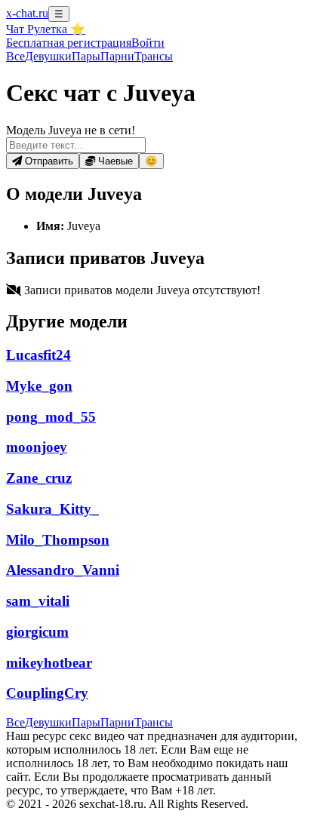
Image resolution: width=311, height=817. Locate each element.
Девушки (48, 56)
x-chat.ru (27, 13)
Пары (86, 56)
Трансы (153, 56)
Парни (117, 56)
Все (15, 56)
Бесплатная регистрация (68, 42)
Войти (148, 42)
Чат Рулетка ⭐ (45, 29)
